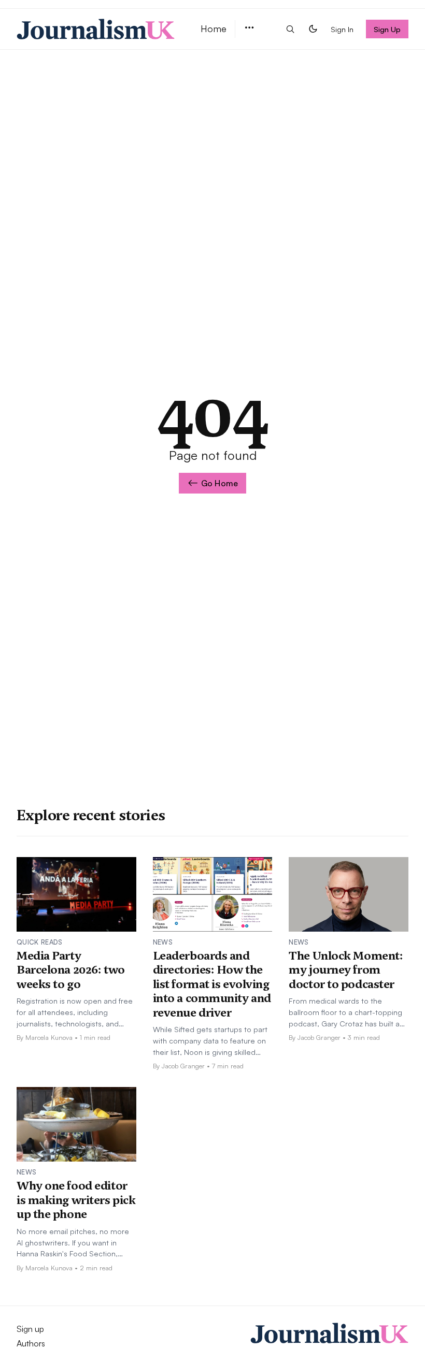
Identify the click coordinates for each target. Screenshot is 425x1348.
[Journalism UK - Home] (96, 29)
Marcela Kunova (49, 1037)
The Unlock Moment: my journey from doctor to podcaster (346, 970)
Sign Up (387, 29)
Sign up (30, 1329)
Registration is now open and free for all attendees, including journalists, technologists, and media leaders (75, 1012)
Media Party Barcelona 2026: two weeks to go (71, 970)
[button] (249, 28)
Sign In (342, 29)
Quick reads (40, 942)
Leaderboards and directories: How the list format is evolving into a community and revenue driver (212, 984)
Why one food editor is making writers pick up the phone (76, 1200)
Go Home (219, 483)
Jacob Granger (183, 1066)
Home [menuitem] (213, 28)
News (163, 942)
